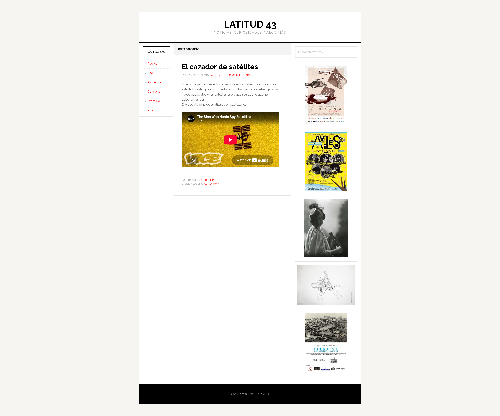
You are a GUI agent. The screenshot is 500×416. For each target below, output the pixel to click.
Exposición (155, 101)
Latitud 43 (250, 24)
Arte (150, 73)
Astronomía (206, 180)
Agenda (152, 63)
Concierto (154, 91)
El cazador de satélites (220, 66)
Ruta (150, 110)
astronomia (211, 183)
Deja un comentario (238, 75)
